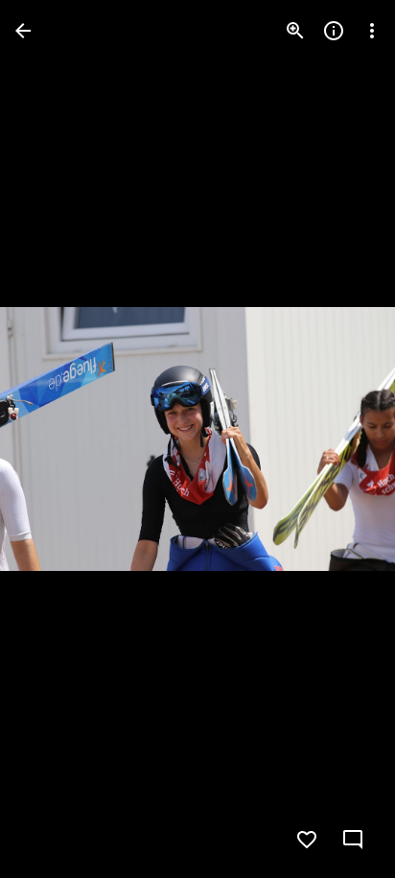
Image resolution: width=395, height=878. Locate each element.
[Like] (306, 839)
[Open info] (333, 31)
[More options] (372, 31)
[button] (54, 439)
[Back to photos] (23, 31)
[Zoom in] (295, 31)
